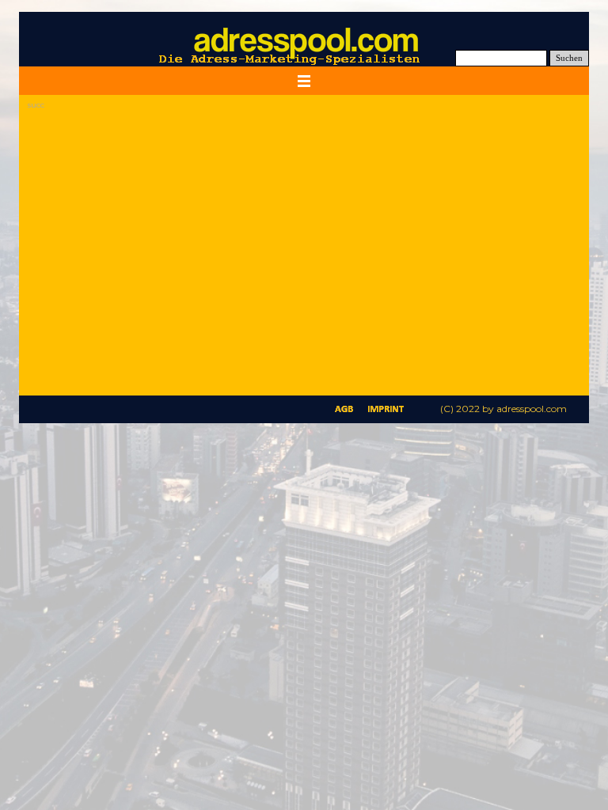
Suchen (569, 58)
